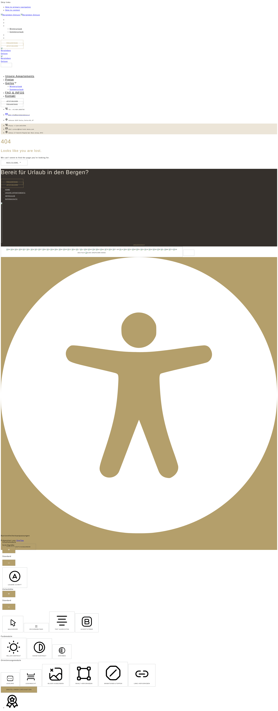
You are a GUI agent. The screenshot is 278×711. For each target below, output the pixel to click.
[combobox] (92, 251)
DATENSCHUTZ (11, 199)
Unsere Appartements (14, 20)
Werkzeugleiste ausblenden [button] (18, 547)
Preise (8, 23)
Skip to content (12, 10)
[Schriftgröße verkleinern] (8, 563)
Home (7, 189)
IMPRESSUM (10, 196)
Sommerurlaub (17, 32)
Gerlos (8, 26)
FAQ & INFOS (10, 35)
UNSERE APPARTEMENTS (15, 193)
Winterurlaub (16, 29)
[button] (6, 65)
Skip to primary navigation (18, 7)
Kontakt (8, 38)
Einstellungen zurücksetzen (18, 689)
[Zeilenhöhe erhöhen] (8, 594)
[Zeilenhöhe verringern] (8, 607)
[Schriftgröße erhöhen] (8, 550)
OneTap (20, 540)
